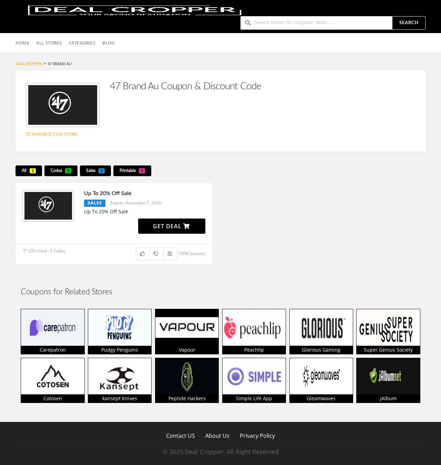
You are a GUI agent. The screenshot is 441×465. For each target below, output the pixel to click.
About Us (217, 435)
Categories (82, 43)
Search (409, 23)
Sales (94, 171)
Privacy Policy (257, 435)
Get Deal (168, 226)
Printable (131, 171)
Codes (60, 171)
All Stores (49, 43)
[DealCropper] (135, 9)
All (28, 171)
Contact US (180, 435)
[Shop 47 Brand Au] (63, 105)
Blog (108, 43)
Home (22, 43)
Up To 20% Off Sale (107, 193)
